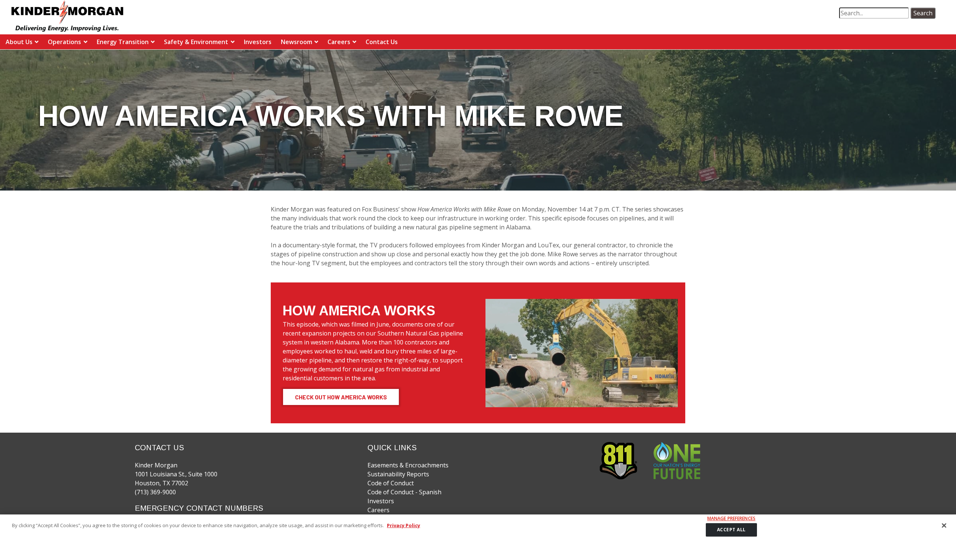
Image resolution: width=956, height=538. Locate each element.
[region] (478, 526)
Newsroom (296, 42)
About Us (19, 42)
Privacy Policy (403, 525)
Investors (257, 42)
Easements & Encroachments (407, 465)
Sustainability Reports (398, 474)
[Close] (944, 525)
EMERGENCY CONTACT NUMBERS (199, 508)
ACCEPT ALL (731, 529)
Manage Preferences (731, 518)
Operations (64, 42)
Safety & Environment (196, 42)
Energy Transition (123, 42)
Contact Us (382, 42)
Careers (339, 42)
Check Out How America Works (341, 397)
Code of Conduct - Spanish (404, 492)
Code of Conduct (390, 483)
